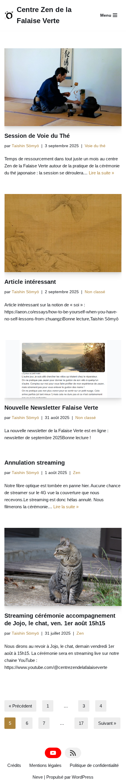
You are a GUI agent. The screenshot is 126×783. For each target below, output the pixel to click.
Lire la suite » (101, 172)
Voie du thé (95, 146)
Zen (76, 473)
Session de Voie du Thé (37, 136)
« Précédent (20, 705)
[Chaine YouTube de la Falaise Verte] (53, 753)
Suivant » (107, 723)
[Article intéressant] (63, 233)
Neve (38, 777)
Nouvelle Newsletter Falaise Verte (51, 407)
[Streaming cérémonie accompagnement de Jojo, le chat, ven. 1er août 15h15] (63, 567)
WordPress (82, 777)
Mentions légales (45, 765)
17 (81, 723)
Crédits (14, 765)
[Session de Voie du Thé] (63, 87)
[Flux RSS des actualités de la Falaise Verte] (73, 753)
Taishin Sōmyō (25, 146)
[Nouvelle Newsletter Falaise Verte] (63, 369)
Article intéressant (30, 282)
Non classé (95, 292)
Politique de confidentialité (94, 765)
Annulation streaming (34, 462)
